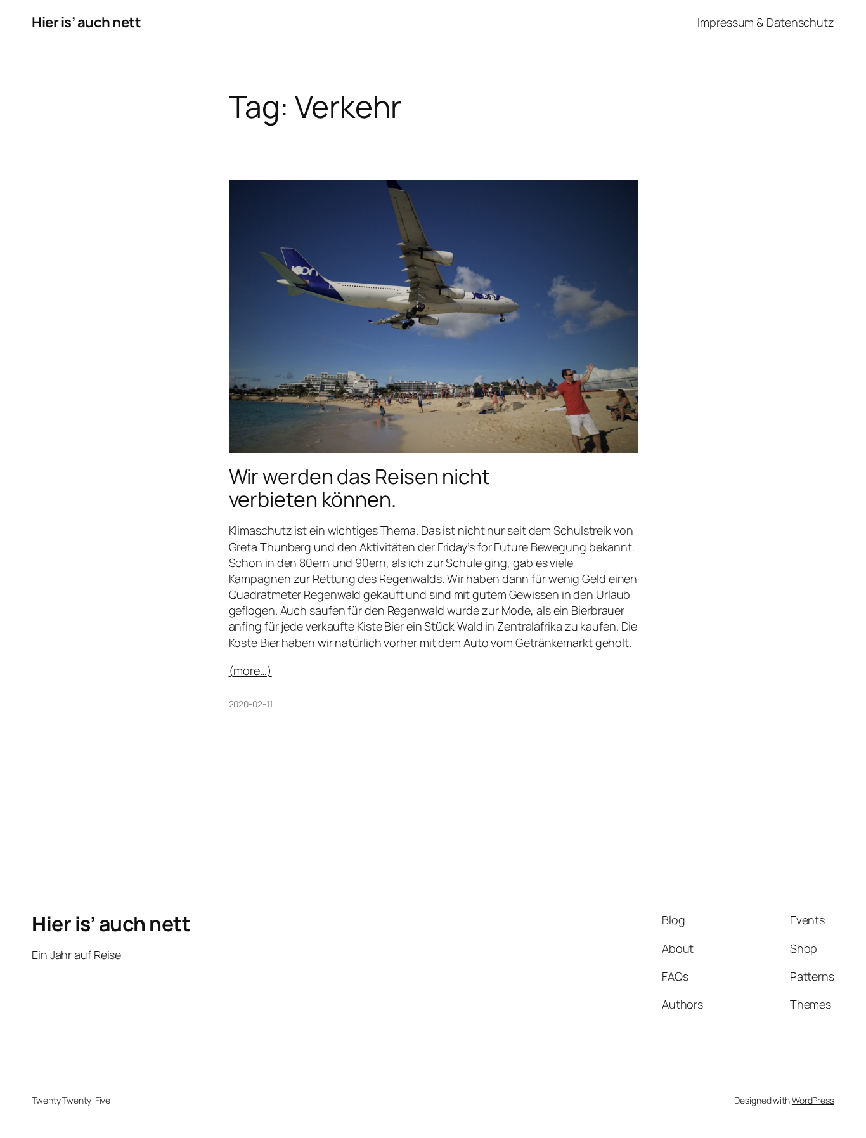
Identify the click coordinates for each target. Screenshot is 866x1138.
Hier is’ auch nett (86, 22)
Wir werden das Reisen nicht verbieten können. (359, 488)
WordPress (813, 1100)
